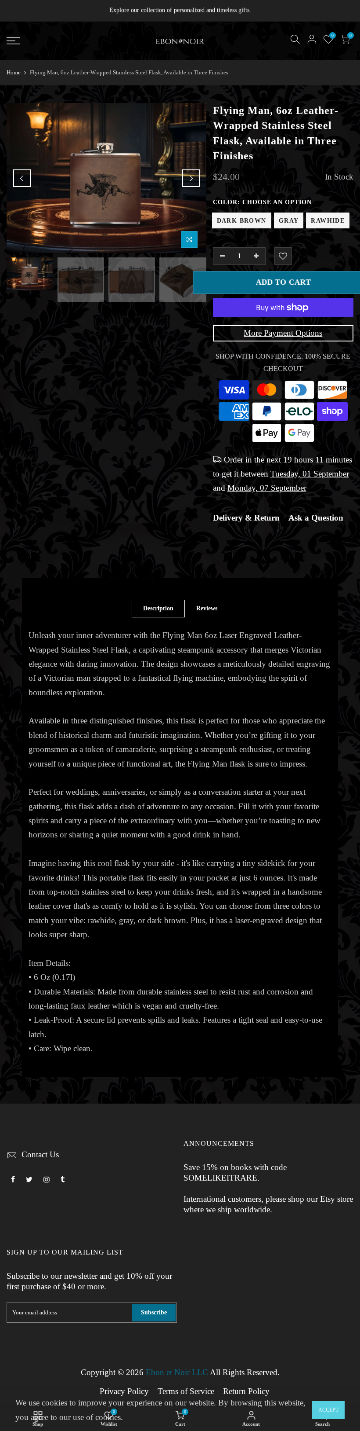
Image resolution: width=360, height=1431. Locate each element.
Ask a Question (315, 518)
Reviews (206, 608)
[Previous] (22, 178)
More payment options (283, 333)
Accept (328, 1410)
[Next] (191, 178)
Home (14, 72)
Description (158, 608)
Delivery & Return (246, 518)
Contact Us (40, 1154)
